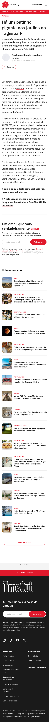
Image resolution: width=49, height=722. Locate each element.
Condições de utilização (8, 690)
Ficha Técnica (8, 656)
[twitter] (24, 640)
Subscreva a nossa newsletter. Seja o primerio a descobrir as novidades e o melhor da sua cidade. (21, 234)
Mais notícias (24, 543)
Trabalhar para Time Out (11, 671)
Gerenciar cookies (10, 701)
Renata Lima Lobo (32, 55)
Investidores (7, 665)
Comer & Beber (31, 12)
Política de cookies (10, 685)
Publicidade (33, 656)
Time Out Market (35, 661)
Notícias (5, 12)
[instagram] (4, 640)
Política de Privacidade (18, 251)
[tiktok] (11, 640)
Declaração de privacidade (8, 678)
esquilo (20, 89)
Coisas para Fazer (17, 12)
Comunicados (8, 661)
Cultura (42, 12)
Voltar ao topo (27, 573)
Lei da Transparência (11, 697)
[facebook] (17, 640)
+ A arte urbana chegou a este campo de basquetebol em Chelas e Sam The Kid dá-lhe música (24, 202)
